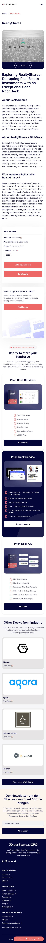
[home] (12, 5)
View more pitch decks (23, 782)
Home (4, 13)
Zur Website (23, 274)
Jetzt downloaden (23, 265)
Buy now (23, 606)
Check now (23, 443)
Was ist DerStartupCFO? (12, 927)
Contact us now (23, 524)
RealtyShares (14, 13)
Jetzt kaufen (23, 307)
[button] (42, 4)
